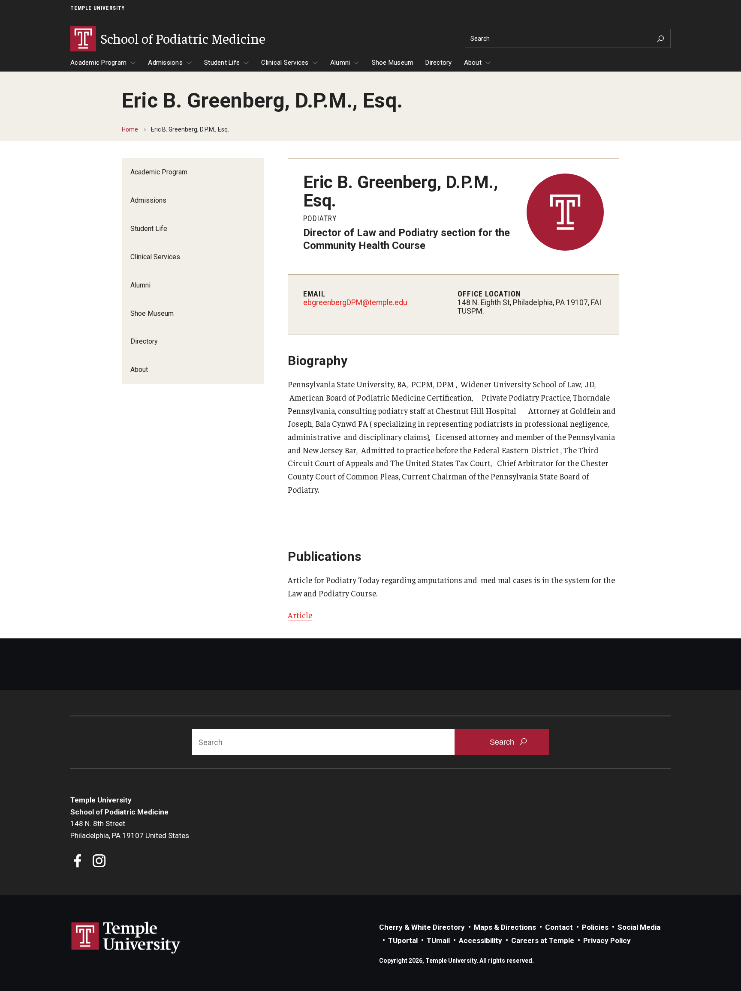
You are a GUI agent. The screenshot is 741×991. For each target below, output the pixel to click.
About (473, 62)
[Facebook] (77, 861)
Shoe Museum (393, 62)
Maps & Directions (505, 927)
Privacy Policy (607, 940)
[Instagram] (99, 861)
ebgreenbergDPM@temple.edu (355, 302)
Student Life (222, 62)
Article (300, 615)
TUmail (438, 940)
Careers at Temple (542, 940)
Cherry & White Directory (422, 927)
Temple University (97, 8)
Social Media (639, 927)
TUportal (403, 940)
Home (130, 129)
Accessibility (480, 940)
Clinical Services (284, 62)
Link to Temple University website (126, 938)
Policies (595, 927)
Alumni (340, 62)
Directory (438, 62)
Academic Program (98, 62)
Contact (559, 927)
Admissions (165, 62)
